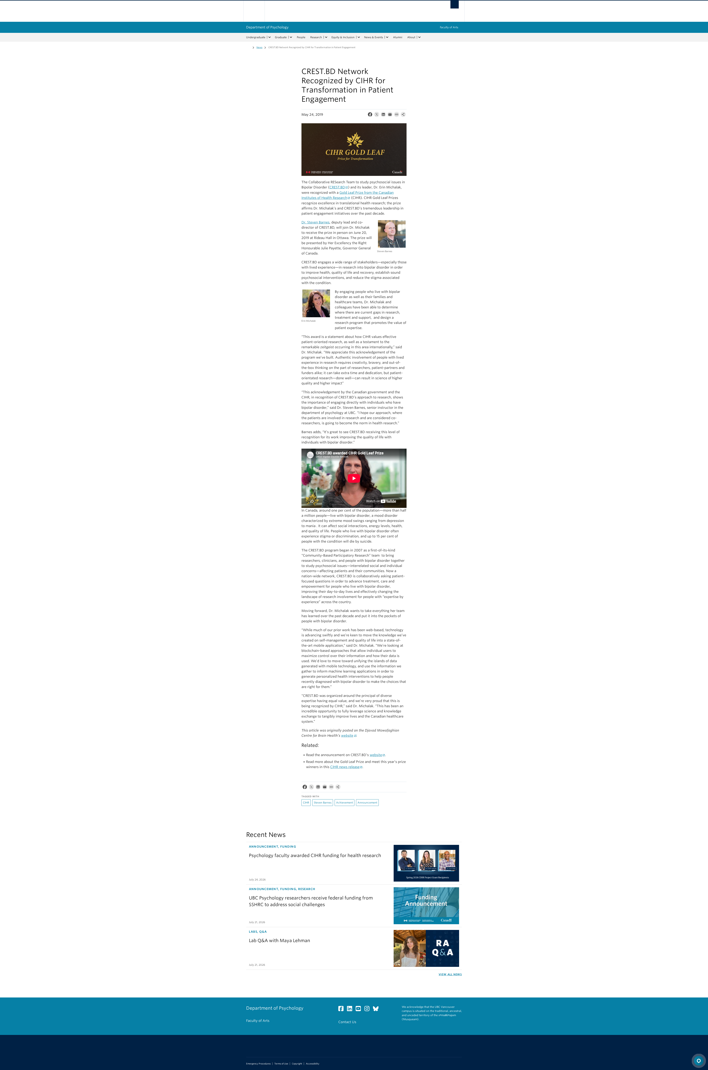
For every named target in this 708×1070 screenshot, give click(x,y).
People (301, 37)
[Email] (390, 115)
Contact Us (347, 1022)
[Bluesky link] (377, 1009)
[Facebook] (370, 115)
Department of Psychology (267, 27)
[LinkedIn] (383, 115)
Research (316, 37)
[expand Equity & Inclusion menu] (359, 37)
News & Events (373, 37)
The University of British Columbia (254, 11)
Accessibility (312, 1063)
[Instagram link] (368, 1009)
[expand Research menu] (326, 37)
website (347, 735)
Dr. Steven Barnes (315, 222)
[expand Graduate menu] (291, 37)
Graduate (281, 37)
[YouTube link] (360, 1009)
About (411, 37)
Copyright (297, 1063)
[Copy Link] (396, 115)
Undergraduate (255, 37)
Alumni (397, 37)
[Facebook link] (342, 1009)
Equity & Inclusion (343, 37)
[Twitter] (376, 115)
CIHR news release (345, 767)
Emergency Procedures (258, 1063)
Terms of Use (281, 1063)
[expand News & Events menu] (387, 37)
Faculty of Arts (449, 27)
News (259, 47)
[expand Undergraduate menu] (269, 37)
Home (248, 47)
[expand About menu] (419, 37)
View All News (450, 974)
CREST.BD (337, 187)
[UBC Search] (454, 4)
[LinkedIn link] (351, 1009)
